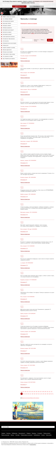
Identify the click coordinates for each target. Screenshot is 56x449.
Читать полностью (25, 60)
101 (28, 391)
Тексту (42, 39)
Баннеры (34, 433)
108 (43, 391)
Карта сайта (48, 435)
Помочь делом (46, 433)
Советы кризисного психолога (9, 36)
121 (39, 393)
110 (47, 391)
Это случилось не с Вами (8, 56)
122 (41, 393)
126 (50, 393)
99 (23, 391)
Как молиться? (22, 433)
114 (24, 393)
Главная (3, 433)
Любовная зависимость (7, 27)
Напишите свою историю (28, 23)
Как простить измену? (7, 32)
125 (47, 393)
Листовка (17, 435)
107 (41, 391)
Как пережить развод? (7, 34)
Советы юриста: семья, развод (9, 54)
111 (49, 391)
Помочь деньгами (5, 435)
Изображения (37, 435)
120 (36, 393)
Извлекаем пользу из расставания (9, 43)
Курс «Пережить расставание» (9, 58)
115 (26, 393)
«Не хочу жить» (6, 41)
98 (22, 391)
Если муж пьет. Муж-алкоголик (9, 38)
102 (30, 391)
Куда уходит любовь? (7, 23)
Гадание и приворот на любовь (9, 47)
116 (28, 393)
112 (51, 391)
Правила (29, 433)
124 (45, 393)
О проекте (39, 433)
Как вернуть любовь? (7, 25)
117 (30, 393)
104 (34, 391)
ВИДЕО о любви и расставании (9, 16)
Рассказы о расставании (7, 52)
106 (38, 391)
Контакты (8, 433)
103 (32, 391)
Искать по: (36, 39)
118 (32, 393)
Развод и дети (5, 45)
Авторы (12, 435)
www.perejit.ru (33, 444)
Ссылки (43, 435)
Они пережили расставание (8, 21)
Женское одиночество (7, 49)
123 (43, 393)
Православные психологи (26, 435)
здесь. (33, 33)
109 (45, 391)
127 (52, 393)
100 (25, 391)
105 (36, 391)
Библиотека (14, 433)
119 (34, 393)
